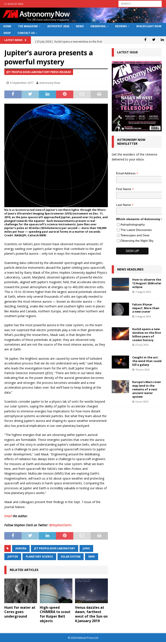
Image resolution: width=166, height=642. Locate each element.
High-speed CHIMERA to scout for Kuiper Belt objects (55, 614)
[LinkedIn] (162, 39)
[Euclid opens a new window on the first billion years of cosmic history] (120, 333)
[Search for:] (140, 3)
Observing (98, 26)
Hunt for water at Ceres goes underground (19, 612)
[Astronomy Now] (83, 20)
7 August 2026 (143, 291)
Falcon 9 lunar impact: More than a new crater (145, 308)
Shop (7, 33)
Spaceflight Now (148, 26)
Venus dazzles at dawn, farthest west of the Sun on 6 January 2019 (91, 614)
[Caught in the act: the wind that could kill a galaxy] (120, 362)
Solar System (70, 556)
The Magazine (28, 26)
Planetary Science (39, 556)
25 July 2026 (141, 344)
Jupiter (13, 556)
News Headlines (130, 269)
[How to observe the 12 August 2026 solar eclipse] (120, 284)
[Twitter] (154, 39)
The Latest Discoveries (136, 230)
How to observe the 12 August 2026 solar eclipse (146, 283)
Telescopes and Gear (135, 235)
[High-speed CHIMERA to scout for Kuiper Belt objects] (56, 590)
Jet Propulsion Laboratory (54, 548)
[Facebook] (145, 39)
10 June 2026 (142, 369)
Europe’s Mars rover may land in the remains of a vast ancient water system (146, 389)
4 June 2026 (141, 401)
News (80, 26)
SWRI (91, 556)
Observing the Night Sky (136, 240)
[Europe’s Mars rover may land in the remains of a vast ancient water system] (120, 386)
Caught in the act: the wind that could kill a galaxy (146, 361)
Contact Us (26, 33)
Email (8, 516)
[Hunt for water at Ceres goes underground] (20, 590)
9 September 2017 (22, 83)
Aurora (20, 548)
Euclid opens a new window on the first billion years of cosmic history (146, 334)
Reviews (121, 26)
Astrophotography (132, 224)
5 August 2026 (143, 316)
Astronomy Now (49, 83)
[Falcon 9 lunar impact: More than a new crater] (120, 309)
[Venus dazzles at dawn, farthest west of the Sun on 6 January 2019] (91, 590)
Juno (86, 548)
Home (7, 26)
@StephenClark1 (60, 525)
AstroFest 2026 (58, 26)
